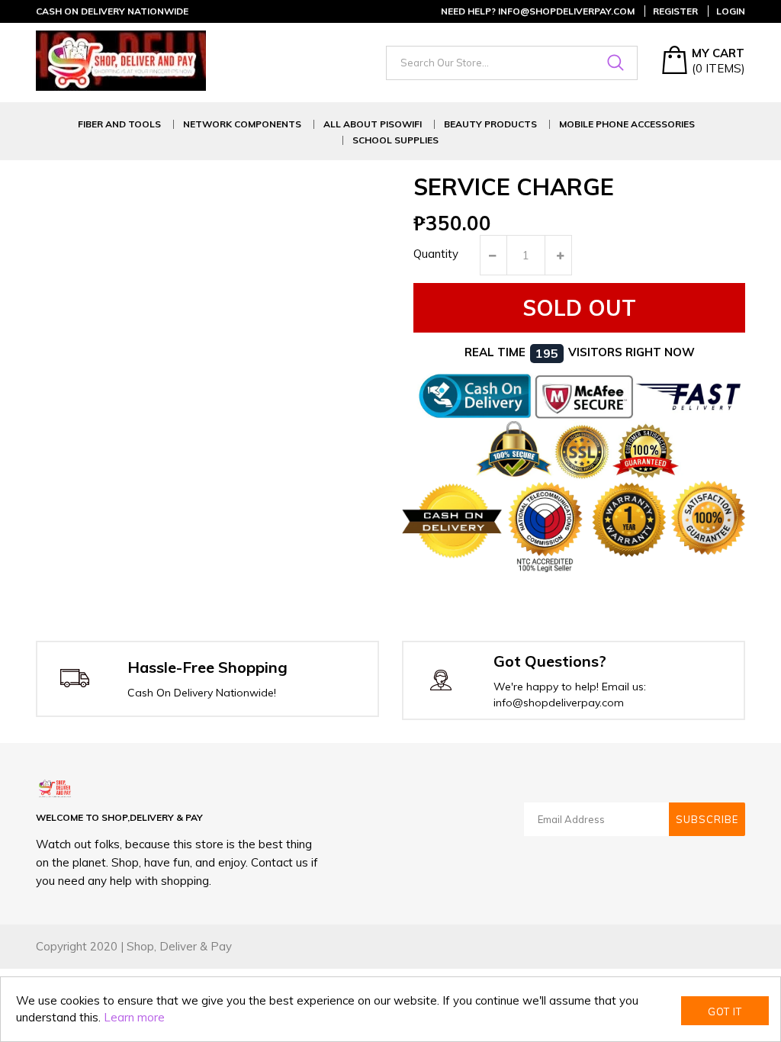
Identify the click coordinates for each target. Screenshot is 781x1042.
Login (730, 11)
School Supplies (395, 140)
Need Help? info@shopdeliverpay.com (538, 11)
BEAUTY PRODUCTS (490, 124)
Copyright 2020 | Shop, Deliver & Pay (134, 946)
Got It (725, 1011)
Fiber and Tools (119, 124)
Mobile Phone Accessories (627, 124)
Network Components (242, 124)
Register (675, 11)
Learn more (134, 1017)
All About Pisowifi (372, 124)
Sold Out (579, 307)
